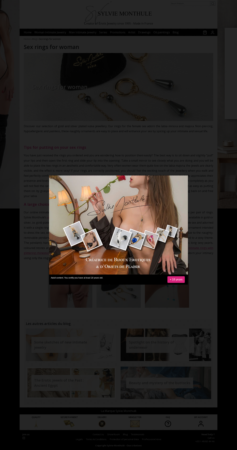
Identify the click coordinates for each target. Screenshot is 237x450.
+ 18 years (176, 279)
